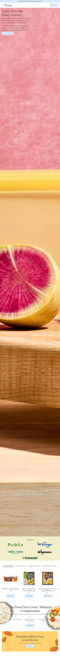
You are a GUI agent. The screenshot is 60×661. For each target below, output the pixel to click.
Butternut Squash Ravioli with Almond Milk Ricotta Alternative (47, 590)
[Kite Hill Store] (8, 5)
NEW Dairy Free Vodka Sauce (10, 589)
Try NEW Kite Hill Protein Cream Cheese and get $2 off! (30, 1)
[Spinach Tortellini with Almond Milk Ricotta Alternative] (29, 578)
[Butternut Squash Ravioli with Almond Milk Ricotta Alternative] (47, 578)
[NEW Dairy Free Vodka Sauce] (10, 578)
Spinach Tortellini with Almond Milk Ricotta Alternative (29, 590)
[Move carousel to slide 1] (29, 599)
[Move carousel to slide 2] (30, 599)
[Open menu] (2, 5)
